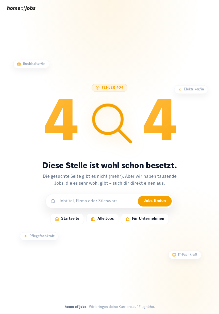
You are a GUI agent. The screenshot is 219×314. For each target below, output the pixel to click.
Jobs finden (155, 201)
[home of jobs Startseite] (21, 13)
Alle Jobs (105, 219)
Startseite (70, 219)
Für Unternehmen (148, 219)
